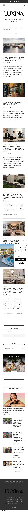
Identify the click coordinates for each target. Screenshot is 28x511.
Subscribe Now (21, 259)
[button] (21, 247)
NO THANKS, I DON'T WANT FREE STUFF (20, 263)
